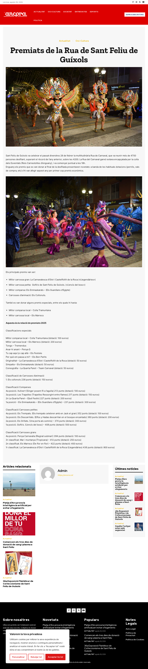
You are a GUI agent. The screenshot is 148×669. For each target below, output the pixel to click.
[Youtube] (143, 2)
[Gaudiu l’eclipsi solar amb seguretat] (139, 527)
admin (62, 471)
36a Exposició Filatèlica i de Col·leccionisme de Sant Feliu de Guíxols (18, 584)
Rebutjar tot (36, 657)
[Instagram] (136, 2)
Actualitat (64, 41)
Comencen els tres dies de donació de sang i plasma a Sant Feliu (18, 545)
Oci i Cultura (82, 41)
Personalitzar (18, 657)
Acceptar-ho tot (55, 657)
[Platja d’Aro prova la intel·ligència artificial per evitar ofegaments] (19, 484)
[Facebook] (133, 2)
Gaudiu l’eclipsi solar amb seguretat (122, 528)
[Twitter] (140, 2)
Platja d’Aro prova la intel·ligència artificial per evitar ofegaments (17, 505)
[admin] (48, 474)
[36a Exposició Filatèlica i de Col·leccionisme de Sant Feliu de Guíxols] (19, 563)
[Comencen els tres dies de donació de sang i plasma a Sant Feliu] (19, 523)
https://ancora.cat (65, 475)
